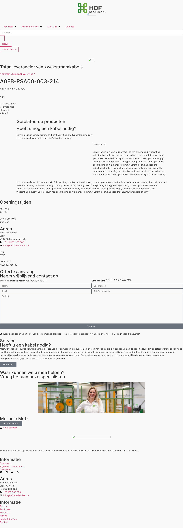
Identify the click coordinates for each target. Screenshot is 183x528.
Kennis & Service (30, 26)
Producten (8, 26)
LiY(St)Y (31, 74)
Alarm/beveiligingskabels (12, 74)
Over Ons (52, 26)
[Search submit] (2, 38)
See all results (9, 49)
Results (6, 43)
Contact (70, 26)
